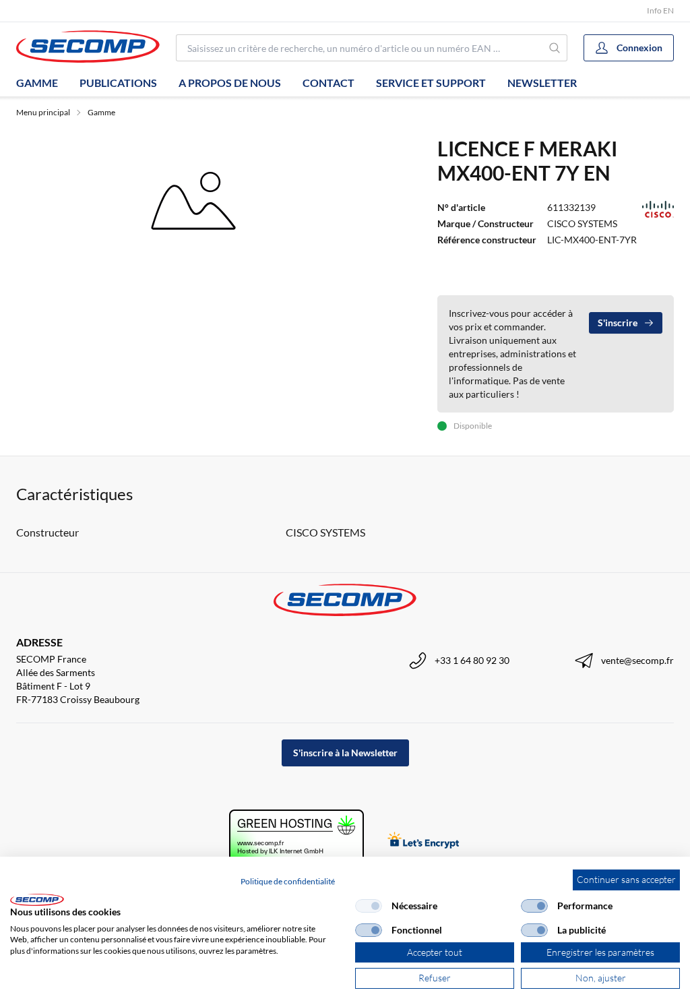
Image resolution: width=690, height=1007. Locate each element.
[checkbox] (368, 906)
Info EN (660, 10)
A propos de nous (230, 82)
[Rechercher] (554, 47)
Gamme (37, 82)
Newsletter (542, 82)
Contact (328, 82)
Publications (118, 82)
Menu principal (43, 112)
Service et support (431, 82)
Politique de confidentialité (288, 881)
